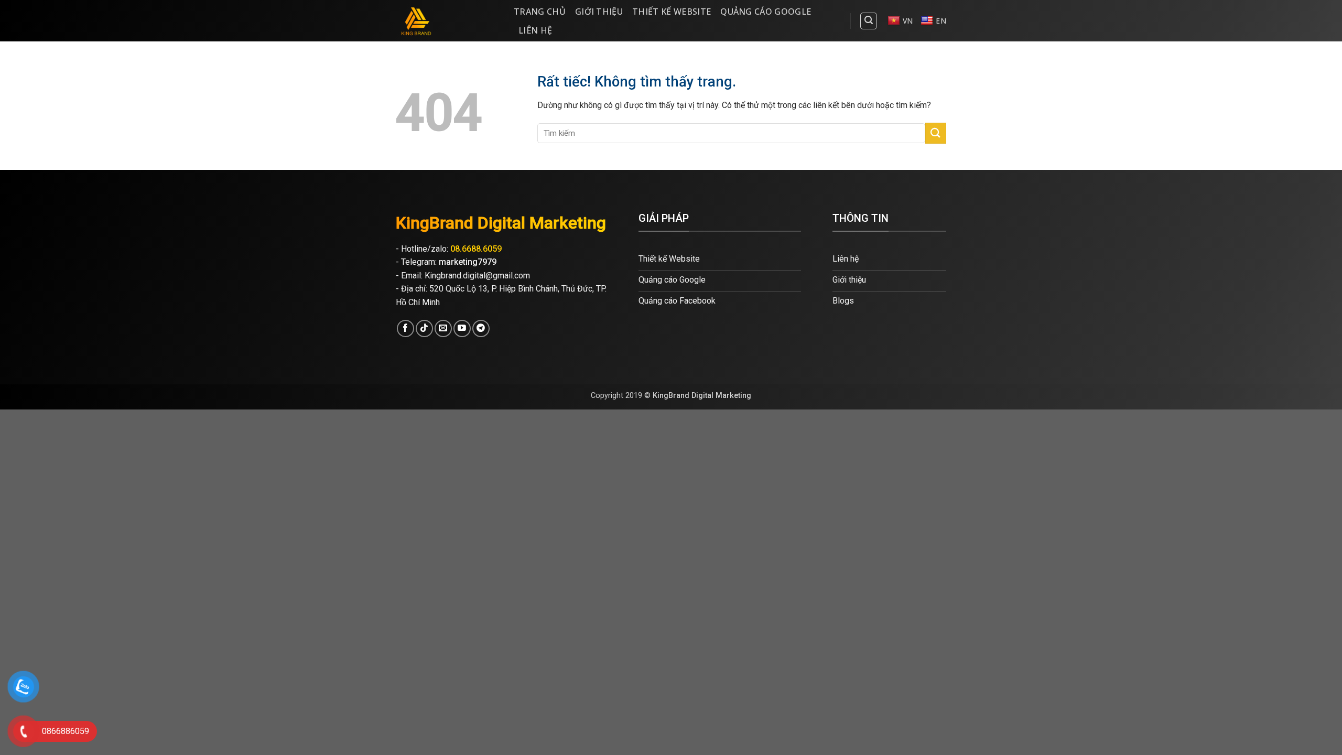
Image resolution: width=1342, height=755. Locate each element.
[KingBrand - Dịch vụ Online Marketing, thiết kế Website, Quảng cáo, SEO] (447, 20)
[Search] (868, 21)
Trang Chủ (540, 11)
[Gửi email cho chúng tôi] (443, 328)
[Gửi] (935, 133)
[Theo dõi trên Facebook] (405, 328)
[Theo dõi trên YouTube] (462, 328)
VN (908, 21)
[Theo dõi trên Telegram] (481, 328)
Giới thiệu (599, 11)
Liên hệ (535, 30)
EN (941, 21)
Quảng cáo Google (765, 11)
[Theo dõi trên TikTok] (424, 328)
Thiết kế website (671, 11)
